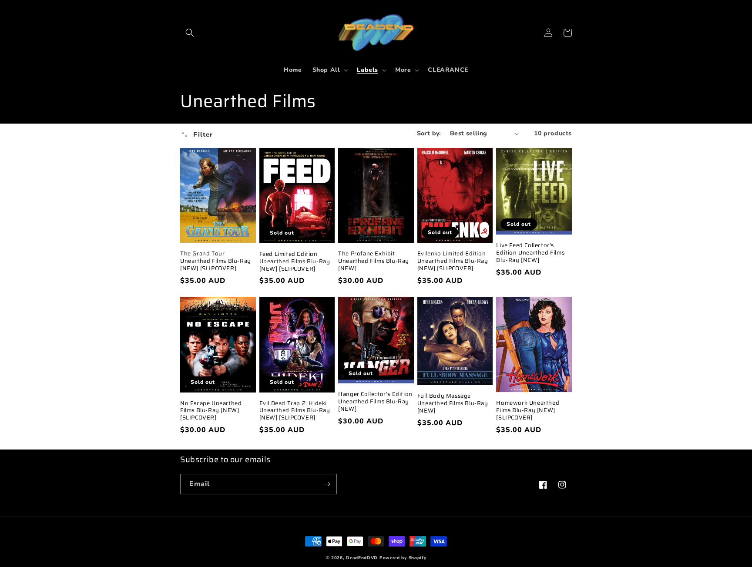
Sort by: (429, 133)
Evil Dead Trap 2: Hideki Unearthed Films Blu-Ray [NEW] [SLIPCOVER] (294, 411)
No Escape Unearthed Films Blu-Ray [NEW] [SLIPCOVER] (211, 411)
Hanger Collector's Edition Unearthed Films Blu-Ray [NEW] (375, 402)
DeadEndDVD (362, 558)
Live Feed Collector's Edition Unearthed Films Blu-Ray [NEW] (530, 253)
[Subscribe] (326, 484)
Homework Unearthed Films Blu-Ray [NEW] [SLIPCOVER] (527, 410)
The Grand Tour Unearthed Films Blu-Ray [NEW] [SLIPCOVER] (215, 261)
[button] (189, 32)
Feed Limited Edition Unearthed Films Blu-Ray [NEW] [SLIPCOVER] (294, 262)
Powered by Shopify (402, 558)
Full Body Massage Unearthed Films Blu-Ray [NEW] (452, 404)
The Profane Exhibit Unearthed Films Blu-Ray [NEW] (373, 261)
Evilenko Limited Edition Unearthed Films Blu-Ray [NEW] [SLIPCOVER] (452, 261)
